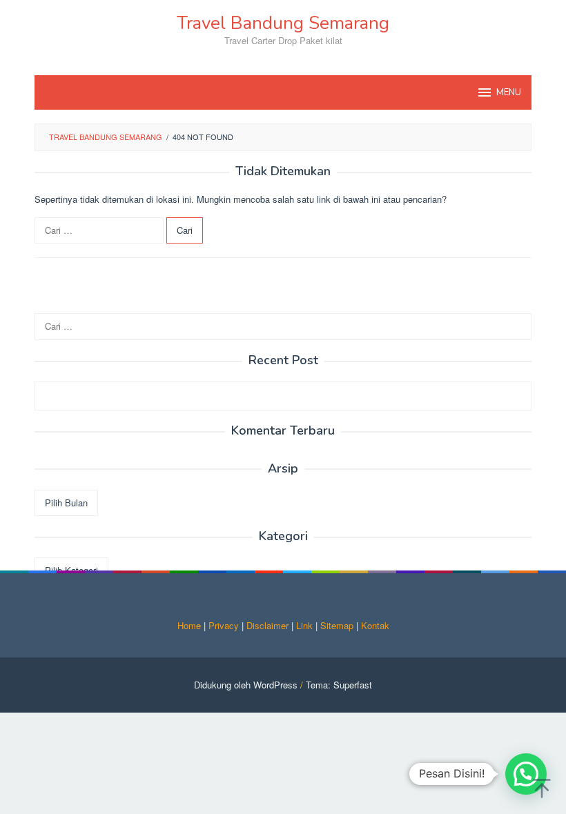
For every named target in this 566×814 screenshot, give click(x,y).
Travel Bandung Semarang (283, 23)
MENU (508, 92)
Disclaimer (267, 625)
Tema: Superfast (339, 684)
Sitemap (336, 625)
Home (189, 625)
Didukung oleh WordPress (245, 684)
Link (304, 625)
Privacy (223, 625)
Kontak (375, 625)
